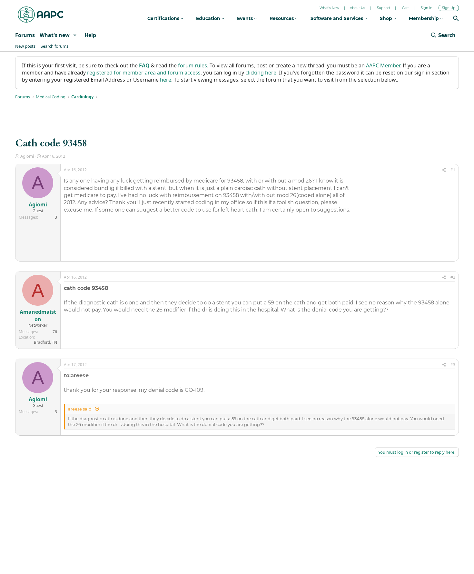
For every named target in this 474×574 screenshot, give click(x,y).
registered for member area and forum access (144, 72)
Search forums (54, 46)
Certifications (164, 18)
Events (245, 18)
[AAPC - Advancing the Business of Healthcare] (41, 14)
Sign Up (448, 8)
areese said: (80, 408)
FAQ (144, 65)
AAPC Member (383, 65)
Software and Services (337, 18)
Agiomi (27, 156)
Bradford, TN (45, 342)
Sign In (426, 8)
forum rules (192, 65)
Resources (282, 18)
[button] (75, 35)
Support (383, 8)
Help (90, 35)
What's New (329, 8)
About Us (357, 8)
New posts (25, 46)
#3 (452, 364)
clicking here (260, 72)
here (165, 79)
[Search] (456, 19)
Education (209, 18)
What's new (55, 35)
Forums (25, 35)
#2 (452, 277)
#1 (452, 170)
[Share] (444, 170)
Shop (386, 18)
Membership (424, 18)
